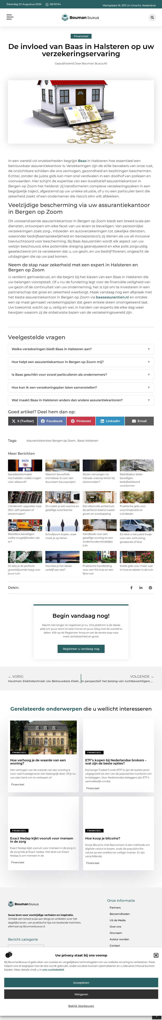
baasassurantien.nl (112, 297)
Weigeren (81, 994)
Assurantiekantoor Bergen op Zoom (51, 440)
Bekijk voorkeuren (81, 1006)
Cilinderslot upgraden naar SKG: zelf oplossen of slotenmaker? (25, 510)
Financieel (81, 36)
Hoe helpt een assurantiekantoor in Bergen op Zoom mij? (81, 362)
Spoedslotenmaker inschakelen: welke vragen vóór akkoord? (24, 478)
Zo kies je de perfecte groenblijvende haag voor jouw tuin (24, 569)
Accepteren (81, 982)
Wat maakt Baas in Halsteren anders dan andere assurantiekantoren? (81, 400)
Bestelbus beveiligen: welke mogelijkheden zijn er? (24, 537)
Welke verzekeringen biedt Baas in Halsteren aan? (81, 349)
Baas (82, 161)
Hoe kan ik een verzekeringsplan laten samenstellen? (81, 387)
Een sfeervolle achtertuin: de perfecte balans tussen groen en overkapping (99, 510)
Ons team (116, 932)
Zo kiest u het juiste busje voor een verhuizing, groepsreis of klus (136, 538)
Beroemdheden (120, 913)
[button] (156, 955)
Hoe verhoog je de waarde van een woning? (38, 761)
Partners (115, 907)
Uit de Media (118, 920)
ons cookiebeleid (53, 969)
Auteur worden (119, 939)
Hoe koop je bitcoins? (102, 838)
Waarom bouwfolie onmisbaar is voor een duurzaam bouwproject (60, 478)
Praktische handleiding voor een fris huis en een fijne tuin (98, 569)
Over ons (115, 926)
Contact (115, 945)
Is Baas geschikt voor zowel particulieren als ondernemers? (81, 375)
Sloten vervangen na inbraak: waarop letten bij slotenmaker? (99, 478)
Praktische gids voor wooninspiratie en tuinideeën (133, 510)
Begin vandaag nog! (81, 615)
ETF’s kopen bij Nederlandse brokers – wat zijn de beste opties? (116, 761)
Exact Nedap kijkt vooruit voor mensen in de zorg (41, 839)
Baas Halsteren (87, 440)
